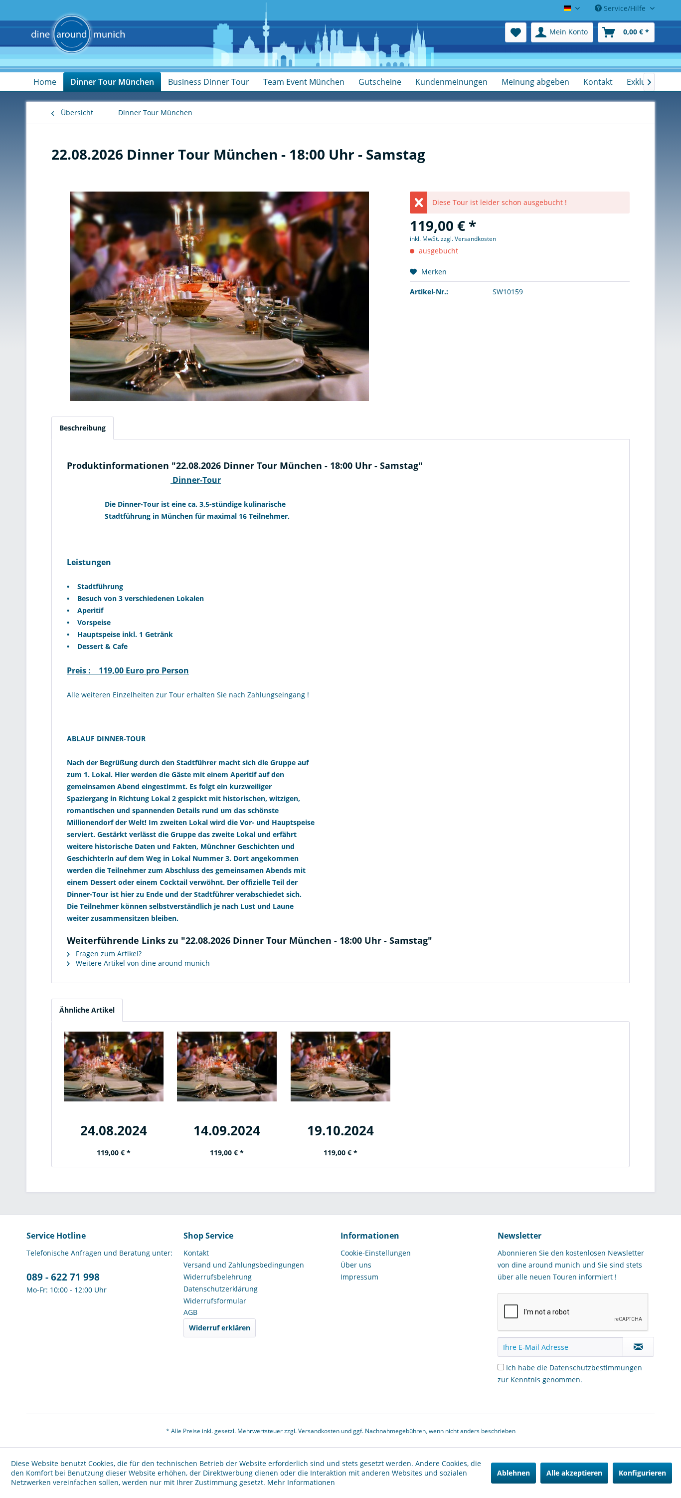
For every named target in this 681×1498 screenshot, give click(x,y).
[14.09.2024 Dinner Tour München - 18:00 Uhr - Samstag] (227, 1066)
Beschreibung (82, 427)
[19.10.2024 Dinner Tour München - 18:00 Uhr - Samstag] (340, 1066)
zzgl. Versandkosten (468, 238)
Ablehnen (513, 1473)
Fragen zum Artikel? (108, 953)
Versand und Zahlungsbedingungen (243, 1265)
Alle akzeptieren (574, 1473)
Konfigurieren (642, 1473)
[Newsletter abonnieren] (638, 1347)
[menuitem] (515, 32)
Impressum (359, 1277)
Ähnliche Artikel (87, 1010)
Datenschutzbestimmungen (595, 1367)
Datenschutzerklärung (220, 1288)
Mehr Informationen (301, 1482)
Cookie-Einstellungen (375, 1253)
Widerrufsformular (214, 1300)
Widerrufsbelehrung (217, 1277)
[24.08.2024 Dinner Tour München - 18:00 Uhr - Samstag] (114, 1066)
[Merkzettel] (515, 32)
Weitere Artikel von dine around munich (142, 963)
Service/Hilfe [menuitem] (625, 8)
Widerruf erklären (219, 1327)
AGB (190, 1312)
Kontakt (196, 1253)
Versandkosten (319, 1431)
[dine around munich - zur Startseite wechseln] (78, 44)
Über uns (355, 1265)
